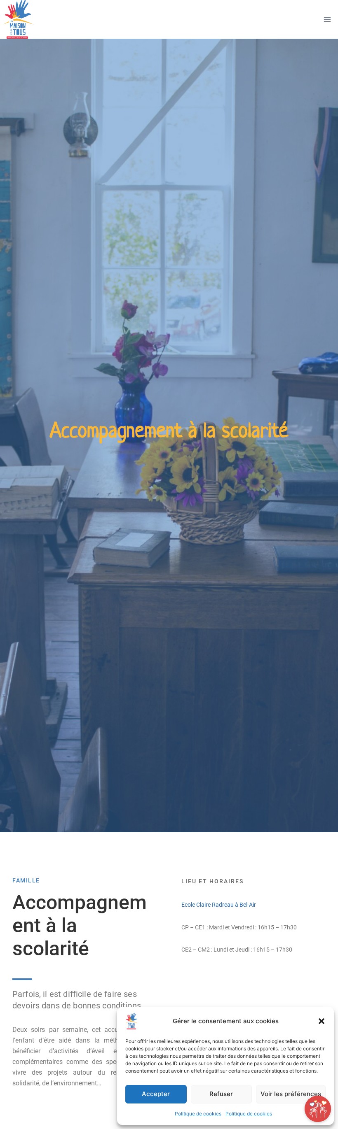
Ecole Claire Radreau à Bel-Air (218, 904)
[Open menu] (327, 19)
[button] (321, 1021)
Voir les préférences (291, 1094)
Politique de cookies (198, 1113)
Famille (26, 880)
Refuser (221, 1094)
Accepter (156, 1094)
